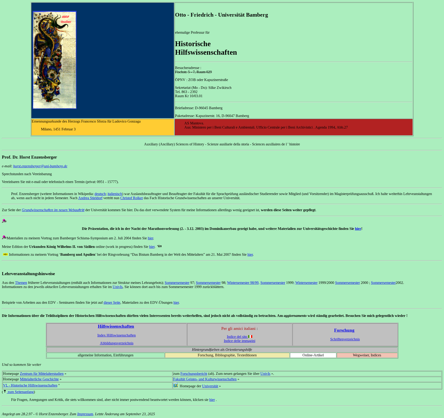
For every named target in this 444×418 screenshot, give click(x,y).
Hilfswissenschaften (116, 326)
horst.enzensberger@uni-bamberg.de (40, 166)
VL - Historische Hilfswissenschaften (30, 385)
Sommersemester (177, 283)
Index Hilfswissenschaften (116, 335)
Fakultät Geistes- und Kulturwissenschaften (205, 379)
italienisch (115, 194)
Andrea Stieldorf (90, 198)
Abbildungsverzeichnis (116, 343)
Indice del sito (237, 337)
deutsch (100, 194)
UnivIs (118, 287)
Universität (210, 386)
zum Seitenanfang (20, 392)
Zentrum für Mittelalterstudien (42, 374)
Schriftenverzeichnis (345, 339)
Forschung (344, 330)
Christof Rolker (131, 198)
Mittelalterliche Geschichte (39, 379)
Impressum (85, 414)
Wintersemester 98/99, (243, 283)
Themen (21, 283)
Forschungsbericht (193, 374)
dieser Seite (112, 302)
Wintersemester (306, 283)
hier (358, 229)
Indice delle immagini (239, 341)
